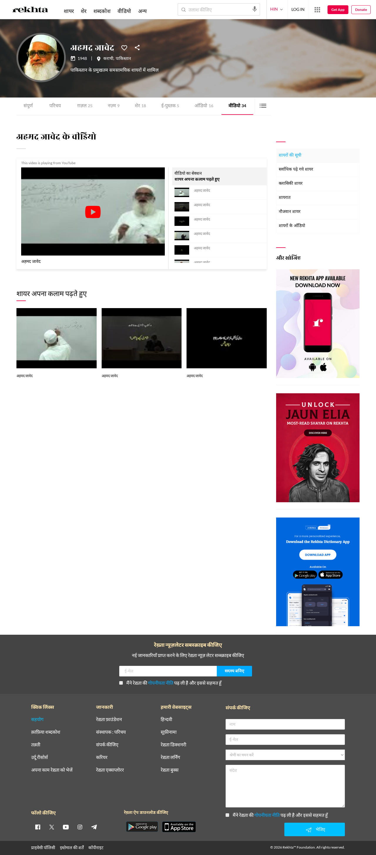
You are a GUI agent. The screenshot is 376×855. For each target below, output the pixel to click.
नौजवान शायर (290, 212)
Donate (361, 9)
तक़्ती (35, 744)
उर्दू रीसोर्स (39, 757)
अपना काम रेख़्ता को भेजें (52, 769)
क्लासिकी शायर (291, 184)
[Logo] (30, 10)
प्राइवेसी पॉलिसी (43, 847)
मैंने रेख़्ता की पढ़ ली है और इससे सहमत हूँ (173, 683)
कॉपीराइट (95, 847)
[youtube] (65, 827)
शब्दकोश (101, 11)
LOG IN (298, 9)
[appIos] (179, 827)
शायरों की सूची (290, 155)
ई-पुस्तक (170, 106)
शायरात (285, 198)
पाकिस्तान (123, 59)
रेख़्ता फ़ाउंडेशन (109, 719)
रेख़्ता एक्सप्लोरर (110, 769)
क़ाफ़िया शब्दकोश (45, 732)
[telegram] (94, 827)
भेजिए (320, 829)
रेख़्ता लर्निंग (170, 757)
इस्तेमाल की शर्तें (72, 847)
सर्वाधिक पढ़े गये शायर (296, 169)
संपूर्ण (28, 106)
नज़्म (114, 106)
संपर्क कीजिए (107, 744)
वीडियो (237, 106)
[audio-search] (254, 9)
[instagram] (80, 827)
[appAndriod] (142, 827)
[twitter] (51, 827)
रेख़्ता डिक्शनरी (173, 744)
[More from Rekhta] (317, 9)
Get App (338, 9)
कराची (108, 59)
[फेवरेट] (124, 47)
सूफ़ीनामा (169, 732)
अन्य (142, 11)
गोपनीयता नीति (160, 683)
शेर (140, 106)
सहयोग (37, 719)
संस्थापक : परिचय (111, 732)
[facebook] (37, 827)
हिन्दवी (166, 719)
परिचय (55, 106)
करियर (102, 757)
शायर (69, 11)
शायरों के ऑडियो (292, 226)
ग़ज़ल (85, 106)
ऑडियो (203, 106)
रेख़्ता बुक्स (170, 769)
